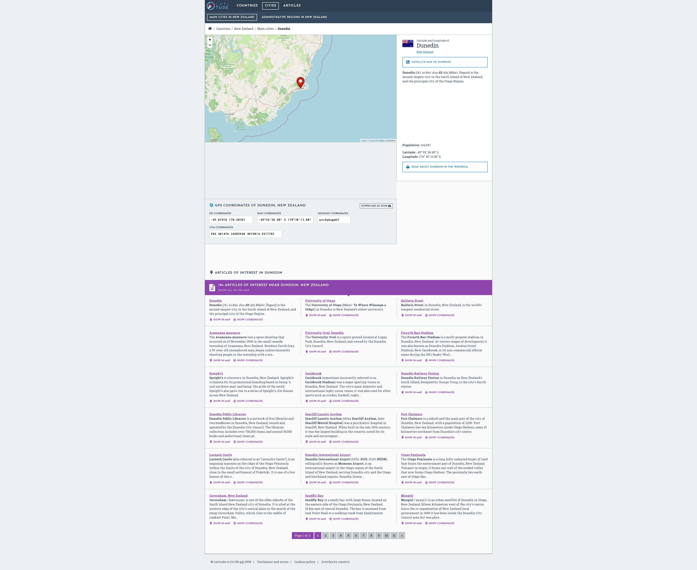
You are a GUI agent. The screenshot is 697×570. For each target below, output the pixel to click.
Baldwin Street (412, 301)
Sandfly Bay (314, 495)
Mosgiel (407, 495)
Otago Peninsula (413, 455)
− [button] (210, 45)
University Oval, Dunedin (324, 333)
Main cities (232, 17)
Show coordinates (248, 320)
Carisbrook (313, 373)
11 (394, 535)
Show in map (219, 320)
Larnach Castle (220, 455)
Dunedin (215, 301)
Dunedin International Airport (327, 455)
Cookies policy (304, 562)
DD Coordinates (220, 213)
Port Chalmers (411, 414)
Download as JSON (376, 205)
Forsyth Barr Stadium (417, 333)
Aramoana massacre (224, 333)
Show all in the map (233, 290)
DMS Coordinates (269, 213)
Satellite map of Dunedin (428, 62)
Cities (270, 5)
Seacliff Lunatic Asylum (323, 414)
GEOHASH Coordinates (333, 213)
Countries (247, 5)
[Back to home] (217, 6)
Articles (292, 5)
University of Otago (320, 301)
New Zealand (425, 51)
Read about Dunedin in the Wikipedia (437, 167)
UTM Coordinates (221, 227)
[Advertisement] (445, 113)
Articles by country (335, 562)
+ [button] (210, 39)
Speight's (216, 373)
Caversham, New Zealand (228, 495)
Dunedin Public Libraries (227, 414)
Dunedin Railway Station (420, 373)
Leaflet (364, 140)
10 (386, 535)
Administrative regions (294, 17)
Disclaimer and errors (272, 562)
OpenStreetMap (377, 140)
